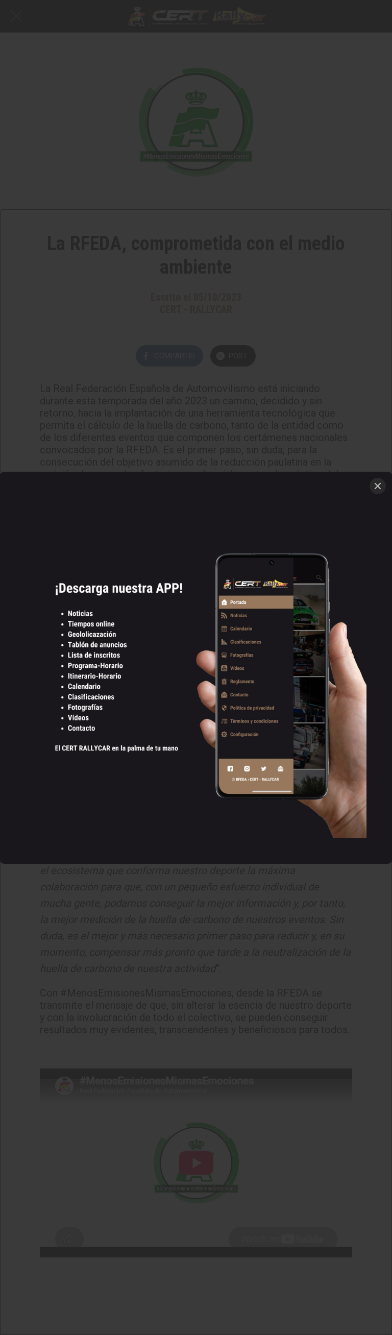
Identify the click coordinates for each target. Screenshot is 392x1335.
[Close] (378, 486)
